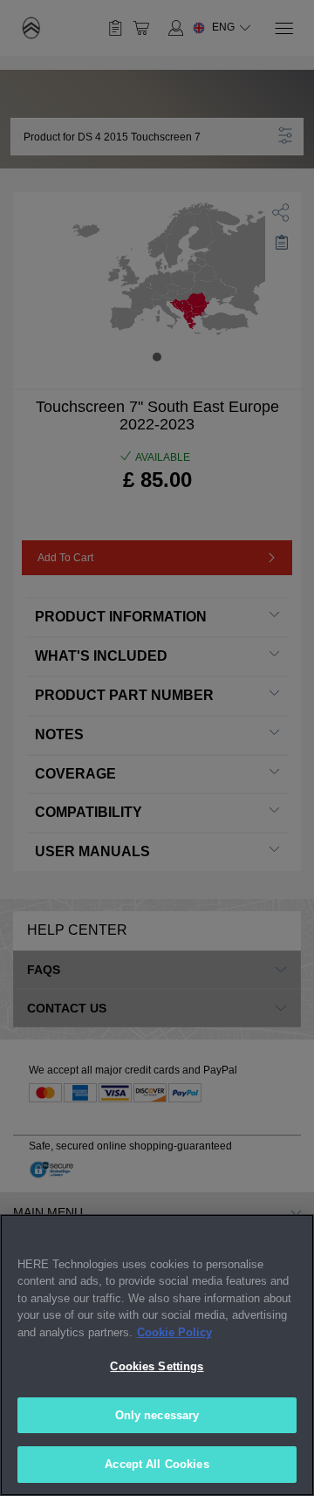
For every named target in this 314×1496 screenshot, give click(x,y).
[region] (157, 1355)
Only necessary (157, 1415)
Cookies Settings (156, 1366)
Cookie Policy (174, 1332)
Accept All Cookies (156, 1464)
